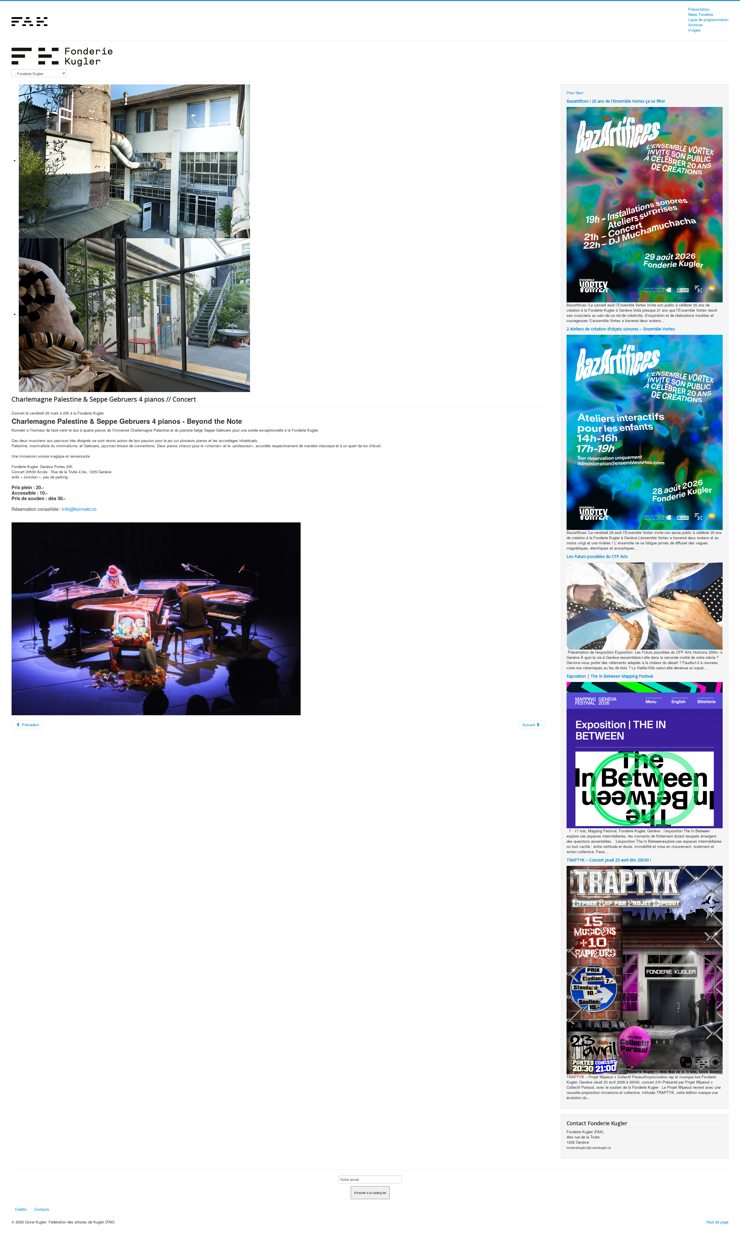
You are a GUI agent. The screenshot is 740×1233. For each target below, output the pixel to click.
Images (694, 30)
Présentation (698, 9)
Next (579, 92)
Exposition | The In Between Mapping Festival (610, 676)
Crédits (21, 1209)
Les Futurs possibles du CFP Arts (597, 556)
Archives (695, 24)
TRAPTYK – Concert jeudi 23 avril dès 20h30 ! (609, 860)
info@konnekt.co (79, 509)
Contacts (41, 1209)
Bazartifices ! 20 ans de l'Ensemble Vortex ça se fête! (616, 101)
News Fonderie (700, 14)
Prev (570, 92)
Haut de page (717, 1222)
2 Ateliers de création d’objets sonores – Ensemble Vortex (621, 329)
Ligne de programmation (708, 19)
